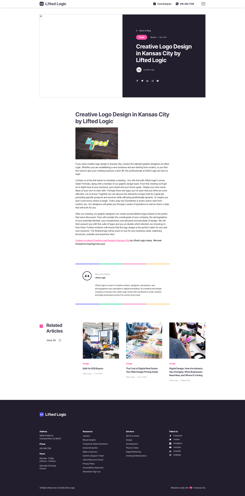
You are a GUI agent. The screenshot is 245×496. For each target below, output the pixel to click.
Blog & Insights (89, 440)
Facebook (175, 436)
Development (132, 444)
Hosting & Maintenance (136, 455)
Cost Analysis (164, 3)
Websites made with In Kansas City (188, 488)
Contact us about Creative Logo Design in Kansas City (102, 240)
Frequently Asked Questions (95, 444)
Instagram (175, 443)
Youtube (175, 447)
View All (51, 340)
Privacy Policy (89, 463)
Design (129, 440)
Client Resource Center (93, 459)
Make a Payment (90, 451)
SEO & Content (132, 436)
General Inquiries (90, 448)
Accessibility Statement (93, 467)
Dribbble (175, 455)
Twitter (174, 439)
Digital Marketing (133, 451)
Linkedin (175, 451)
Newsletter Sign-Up (91, 471)
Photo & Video (132, 448)
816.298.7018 (186, 3)
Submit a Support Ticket (93, 455)
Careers (86, 436)
